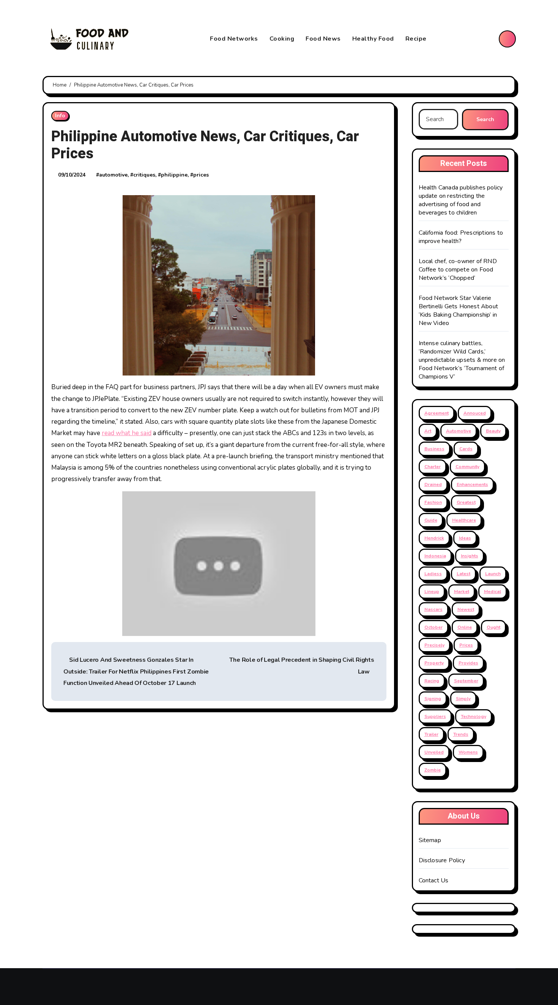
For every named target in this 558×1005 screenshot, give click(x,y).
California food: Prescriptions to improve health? (461, 237)
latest (463, 574)
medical (492, 591)
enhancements (472, 484)
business (434, 449)
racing (431, 681)
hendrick (434, 538)
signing (432, 699)
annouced (474, 413)
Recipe (416, 39)
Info (60, 115)
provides (468, 663)
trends (460, 734)
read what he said (126, 433)
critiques (144, 174)
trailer (431, 734)
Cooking (282, 39)
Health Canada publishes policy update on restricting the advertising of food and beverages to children (461, 200)
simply (463, 699)
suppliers (435, 716)
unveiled (434, 752)
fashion (433, 502)
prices (201, 174)
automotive (113, 174)
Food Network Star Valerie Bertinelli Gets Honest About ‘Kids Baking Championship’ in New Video (458, 310)
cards (466, 449)
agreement (436, 413)
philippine (174, 174)
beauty (493, 431)
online (464, 627)
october (433, 627)
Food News (323, 39)
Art (427, 431)
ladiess (433, 574)
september (466, 681)
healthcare (464, 520)
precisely (434, 645)
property (434, 663)
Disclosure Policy (442, 860)
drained (433, 484)
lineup (431, 591)
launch (493, 574)
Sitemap (430, 840)
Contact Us (434, 880)
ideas (465, 538)
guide (430, 520)
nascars (433, 609)
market (461, 591)
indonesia (435, 556)
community (467, 467)
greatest (466, 502)
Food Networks (234, 39)
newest (465, 609)
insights (469, 556)
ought (493, 627)
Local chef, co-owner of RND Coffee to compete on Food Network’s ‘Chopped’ (458, 269)
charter (432, 467)
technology (473, 716)
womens (468, 752)
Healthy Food (373, 39)
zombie (432, 770)
